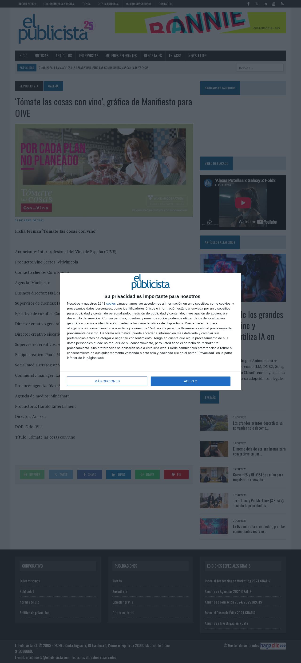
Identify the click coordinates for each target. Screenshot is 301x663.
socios (111, 303)
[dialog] (150, 331)
